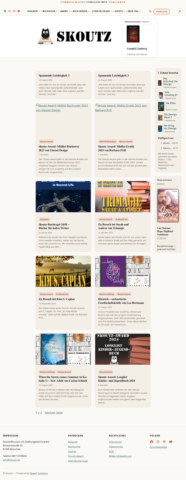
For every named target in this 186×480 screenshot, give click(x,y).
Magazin (73, 441)
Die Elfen (171, 103)
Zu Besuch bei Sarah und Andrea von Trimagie (113, 226)
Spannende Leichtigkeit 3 (54, 75)
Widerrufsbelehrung (120, 456)
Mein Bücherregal (78, 461)
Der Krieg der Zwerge (170, 127)
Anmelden (161, 11)
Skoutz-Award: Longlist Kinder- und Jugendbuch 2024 (116, 379)
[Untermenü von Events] (124, 11)
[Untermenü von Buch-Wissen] (89, 11)
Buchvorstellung (106, 294)
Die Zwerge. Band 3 (170, 116)
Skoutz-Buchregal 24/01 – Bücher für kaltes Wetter (54, 226)
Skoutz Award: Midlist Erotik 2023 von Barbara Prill (116, 148)
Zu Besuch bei (122, 219)
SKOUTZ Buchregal (107, 141)
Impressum (115, 441)
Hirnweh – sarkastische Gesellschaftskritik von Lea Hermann (121, 301)
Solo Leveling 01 (171, 93)
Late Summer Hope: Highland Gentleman (165, 231)
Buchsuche (74, 446)
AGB (111, 451)
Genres (72, 451)
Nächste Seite (53, 413)
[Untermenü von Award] (69, 11)
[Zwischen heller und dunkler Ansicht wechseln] (150, 11)
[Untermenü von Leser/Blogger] (111, 11)
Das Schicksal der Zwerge (170, 81)
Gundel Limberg (137, 48)
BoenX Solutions (39, 473)
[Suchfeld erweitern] (180, 11)
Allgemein (44, 219)
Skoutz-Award (46, 141)
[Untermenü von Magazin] (39, 11)
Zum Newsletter (158, 447)
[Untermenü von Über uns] (139, 11)
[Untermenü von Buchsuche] (57, 11)
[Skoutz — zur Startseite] (74, 36)
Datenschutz (116, 446)
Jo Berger (161, 238)
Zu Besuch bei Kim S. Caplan (57, 299)
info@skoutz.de (11, 460)
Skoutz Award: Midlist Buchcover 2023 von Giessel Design (59, 148)
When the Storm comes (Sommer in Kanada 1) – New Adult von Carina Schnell (63, 379)
